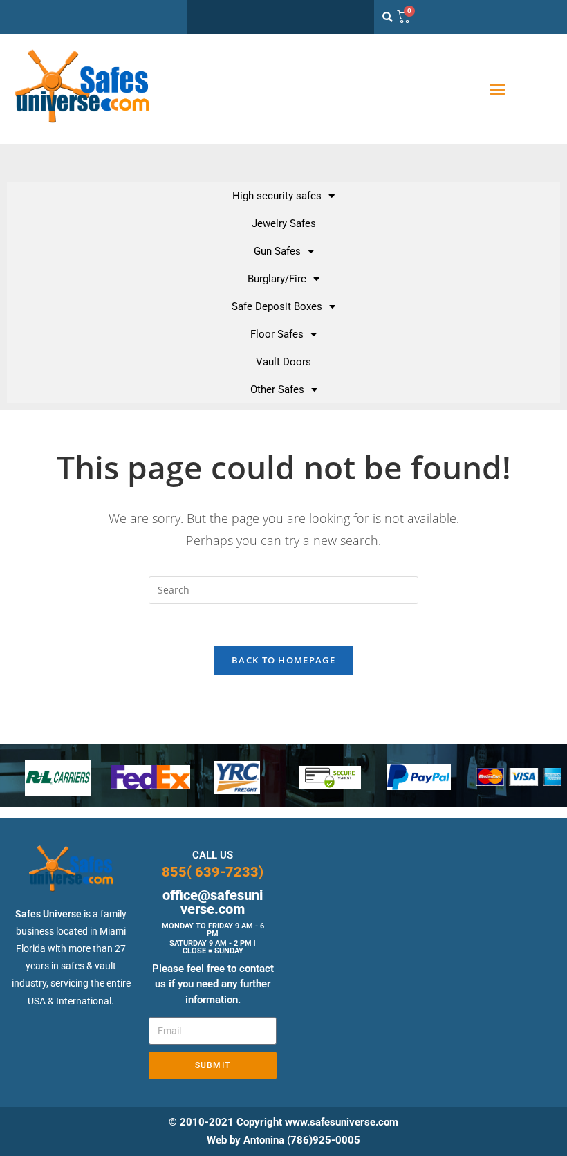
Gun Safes (277, 251)
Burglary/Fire (277, 279)
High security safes (277, 196)
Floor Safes (277, 334)
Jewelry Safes (284, 223)
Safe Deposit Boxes (277, 306)
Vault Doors (283, 362)
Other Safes (277, 389)
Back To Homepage (283, 660)
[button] (498, 89)
